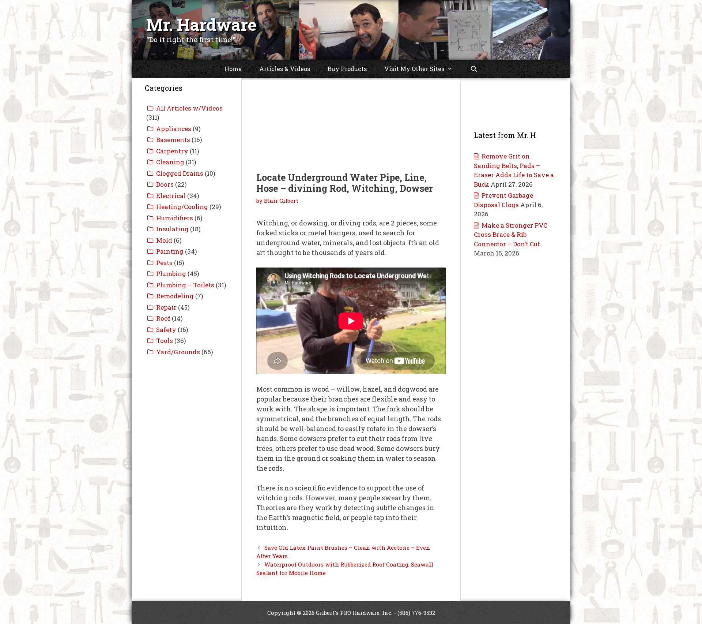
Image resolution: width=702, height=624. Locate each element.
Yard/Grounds (178, 352)
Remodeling (175, 296)
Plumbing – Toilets (185, 285)
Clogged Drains (179, 173)
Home (233, 68)
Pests (164, 262)
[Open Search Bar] (474, 69)
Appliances (173, 128)
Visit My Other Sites (414, 68)
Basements (173, 139)
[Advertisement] (351, 117)
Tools (164, 340)
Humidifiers (174, 218)
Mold (164, 240)
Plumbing (171, 273)
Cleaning (170, 162)
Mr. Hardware (201, 24)
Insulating (172, 229)
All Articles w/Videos (189, 108)
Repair (166, 307)
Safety (166, 329)
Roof (163, 318)
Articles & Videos (284, 68)
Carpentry (172, 151)
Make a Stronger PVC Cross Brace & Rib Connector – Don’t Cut (510, 234)
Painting (170, 251)
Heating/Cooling (182, 206)
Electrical (171, 195)
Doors (165, 184)
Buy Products (347, 68)
